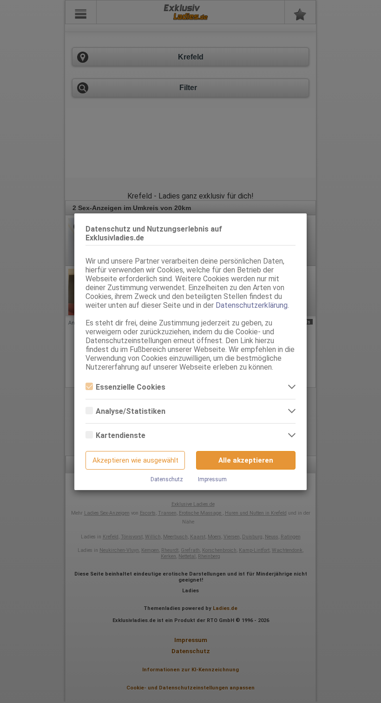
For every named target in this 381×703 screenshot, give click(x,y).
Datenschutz (167, 479)
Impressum (212, 479)
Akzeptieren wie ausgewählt (135, 460)
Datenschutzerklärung (252, 305)
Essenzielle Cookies (130, 387)
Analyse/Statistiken (130, 411)
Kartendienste (120, 435)
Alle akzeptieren (245, 460)
